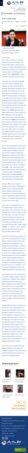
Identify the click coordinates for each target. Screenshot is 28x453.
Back (19, 402)
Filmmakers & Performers (20, 10)
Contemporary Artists (21, 9)
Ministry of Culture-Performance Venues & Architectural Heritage (11, 443)
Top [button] (24, 402)
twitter (6, 438)
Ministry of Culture (15, 3)
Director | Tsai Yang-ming (18, 408)
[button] (8, 373)
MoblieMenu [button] (1, 3)
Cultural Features (21, 8)
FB (3, 438)
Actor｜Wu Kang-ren (19, 405)
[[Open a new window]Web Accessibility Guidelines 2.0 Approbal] (20, 450)
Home (14, 8)
